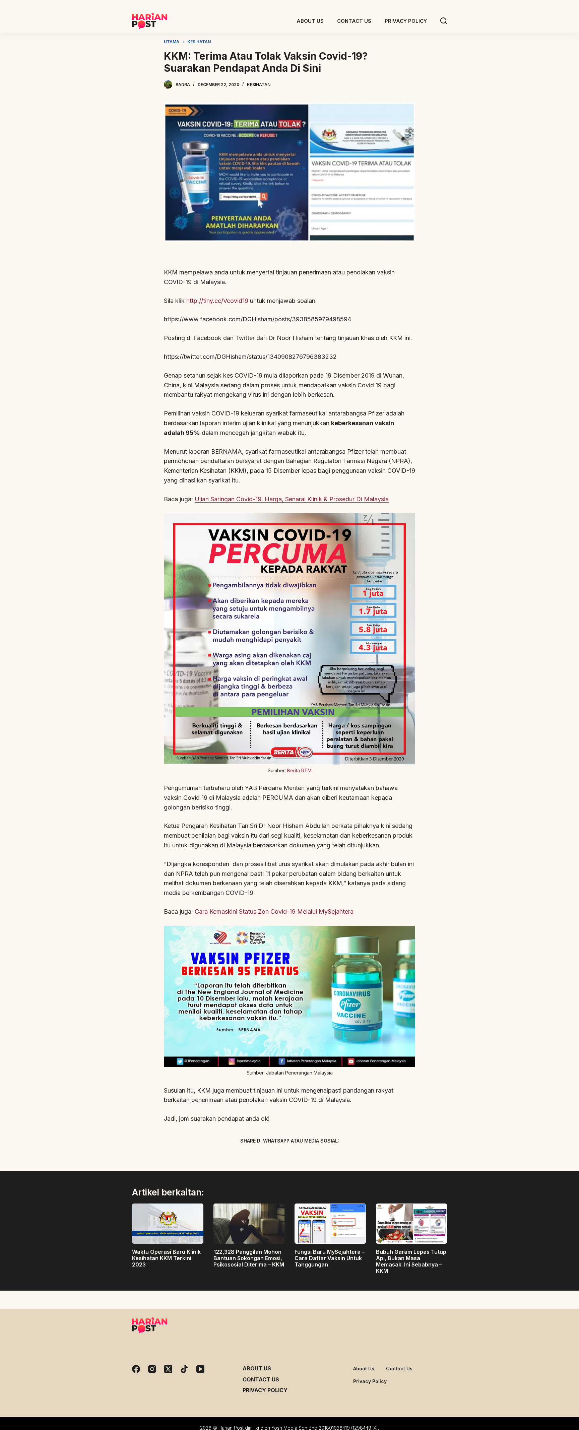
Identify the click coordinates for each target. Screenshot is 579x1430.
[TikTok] (184, 1369)
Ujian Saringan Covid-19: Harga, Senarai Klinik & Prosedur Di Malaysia (292, 499)
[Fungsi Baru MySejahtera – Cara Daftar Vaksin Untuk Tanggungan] (330, 1224)
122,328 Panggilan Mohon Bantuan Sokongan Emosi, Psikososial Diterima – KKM (248, 1258)
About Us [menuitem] (310, 21)
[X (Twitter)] (278, 1156)
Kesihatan (258, 84)
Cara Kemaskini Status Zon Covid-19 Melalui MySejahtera (273, 911)
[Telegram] (301, 1156)
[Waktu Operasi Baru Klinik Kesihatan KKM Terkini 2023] (167, 1224)
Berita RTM (299, 770)
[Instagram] (152, 1369)
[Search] (443, 20)
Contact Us (261, 1379)
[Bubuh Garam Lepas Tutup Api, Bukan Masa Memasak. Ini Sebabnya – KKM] (411, 1224)
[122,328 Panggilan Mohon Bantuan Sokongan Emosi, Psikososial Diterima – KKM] (249, 1224)
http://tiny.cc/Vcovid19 (217, 300)
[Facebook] (254, 1156)
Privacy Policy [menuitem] (406, 21)
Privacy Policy (265, 1390)
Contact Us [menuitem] (354, 21)
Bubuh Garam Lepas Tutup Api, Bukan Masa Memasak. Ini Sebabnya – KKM (411, 1261)
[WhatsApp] (324, 1156)
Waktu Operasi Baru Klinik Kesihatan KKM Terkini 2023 (166, 1258)
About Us (257, 1368)
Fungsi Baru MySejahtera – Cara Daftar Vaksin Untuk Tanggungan (330, 1258)
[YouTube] (200, 1369)
